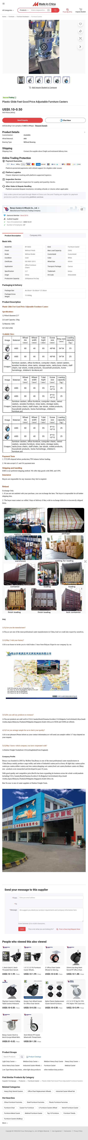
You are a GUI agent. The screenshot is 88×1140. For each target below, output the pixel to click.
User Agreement (57, 1131)
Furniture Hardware (23, 16)
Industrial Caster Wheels (31, 1065)
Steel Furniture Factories (35, 1102)
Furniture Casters (36, 16)
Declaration (67, 1131)
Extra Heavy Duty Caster (11, 1065)
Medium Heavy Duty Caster (53, 1061)
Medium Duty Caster (30, 1061)
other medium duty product (53, 1069)
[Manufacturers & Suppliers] (44, 4)
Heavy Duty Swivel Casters (13, 1091)
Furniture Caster (50, 1065)
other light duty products (32, 1069)
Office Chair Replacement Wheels (39, 1091)
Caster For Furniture (27, 1108)
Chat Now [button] (67, 120)
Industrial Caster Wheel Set (65, 1091)
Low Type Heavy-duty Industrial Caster (12, 1069)
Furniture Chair (9, 1108)
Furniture (11, 16)
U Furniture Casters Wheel (48, 1108)
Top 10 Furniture (53, 1113)
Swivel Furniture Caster (70, 1108)
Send (22, 929)
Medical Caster (70, 1065)
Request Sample (41, 126)
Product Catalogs (34, 1057)
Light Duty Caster (8, 1061)
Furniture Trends (69, 1113)
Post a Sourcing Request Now (68, 929)
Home (4, 16)
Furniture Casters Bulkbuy (13, 1119)
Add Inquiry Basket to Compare (44, 87)
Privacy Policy (78, 1131)
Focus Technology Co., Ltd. (29, 1131)
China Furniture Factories (13, 1102)
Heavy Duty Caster (71, 1061)
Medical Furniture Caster (33, 1113)
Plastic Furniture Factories (58, 1102)
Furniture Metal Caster (12, 1113)
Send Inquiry (22, 120)
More (4, 1123)
